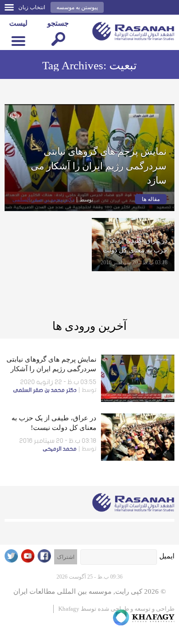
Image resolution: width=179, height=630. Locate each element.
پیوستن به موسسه (77, 7)
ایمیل (166, 556)
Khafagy (68, 608)
